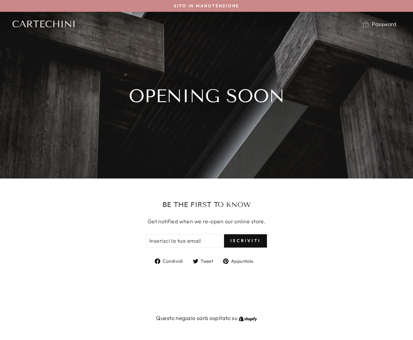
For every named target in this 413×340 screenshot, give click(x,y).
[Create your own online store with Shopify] (248, 318)
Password (384, 24)
